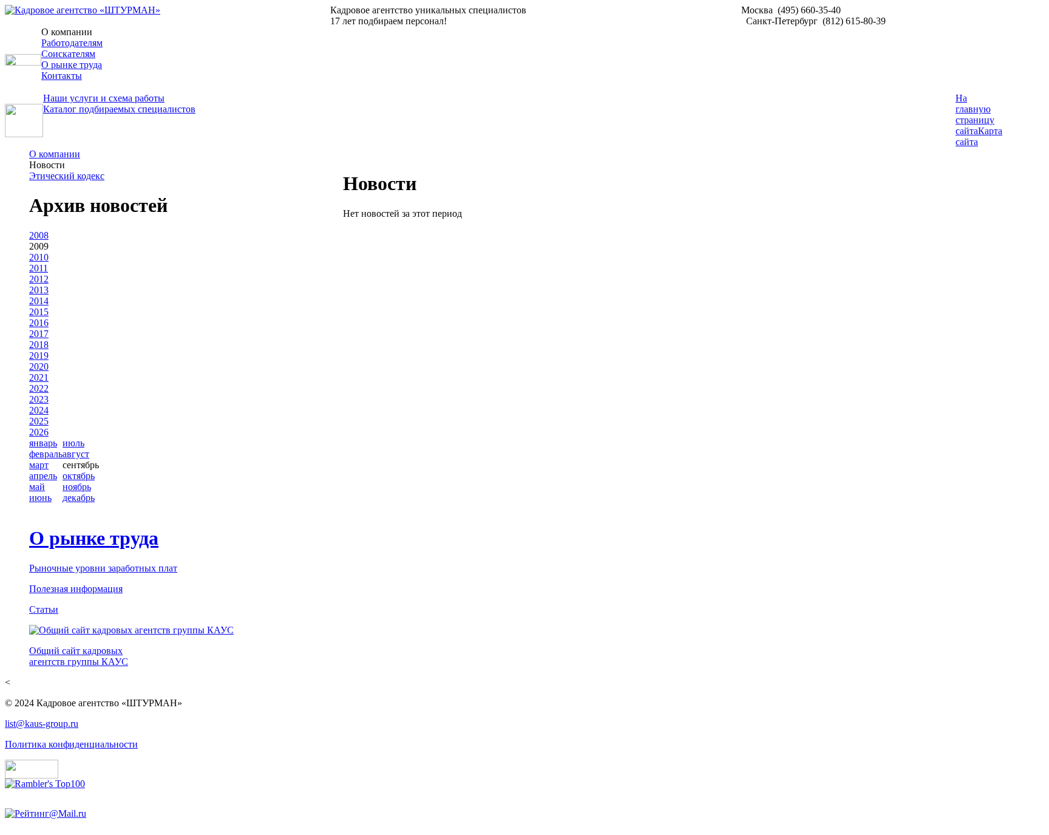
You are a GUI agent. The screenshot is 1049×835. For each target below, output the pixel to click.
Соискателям (68, 54)
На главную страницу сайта (975, 114)
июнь (40, 497)
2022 (39, 388)
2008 (39, 235)
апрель (43, 476)
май (37, 487)
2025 (39, 421)
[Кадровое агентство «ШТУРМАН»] (82, 10)
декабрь (79, 497)
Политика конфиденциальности (71, 744)
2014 (39, 301)
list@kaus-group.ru (41, 723)
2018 (39, 344)
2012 (39, 279)
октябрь (79, 476)
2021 (39, 377)
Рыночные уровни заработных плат (103, 568)
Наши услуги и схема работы (104, 98)
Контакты (61, 75)
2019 (39, 355)
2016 (39, 323)
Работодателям (72, 43)
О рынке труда (71, 65)
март (39, 465)
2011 (38, 268)
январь (43, 443)
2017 (39, 334)
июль (73, 443)
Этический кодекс (66, 176)
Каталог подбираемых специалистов (119, 109)
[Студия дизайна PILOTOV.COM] (31, 775)
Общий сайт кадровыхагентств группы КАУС (78, 656)
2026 (39, 432)
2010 (39, 257)
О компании (54, 154)
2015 (39, 312)
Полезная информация (76, 589)
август (76, 454)
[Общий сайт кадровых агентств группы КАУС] (131, 630)
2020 (39, 366)
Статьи (43, 609)
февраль (46, 454)
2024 (39, 410)
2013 (39, 290)
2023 (39, 399)
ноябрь (77, 487)
